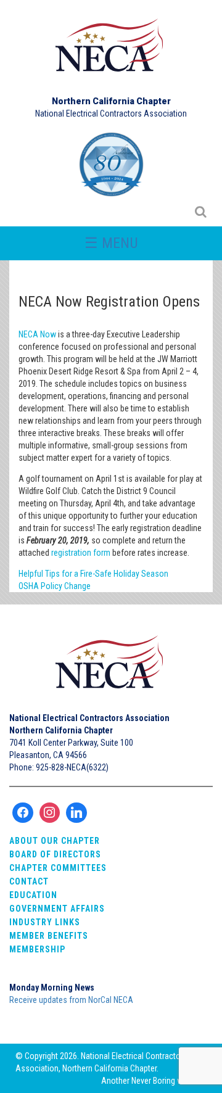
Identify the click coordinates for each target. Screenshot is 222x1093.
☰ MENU (111, 243)
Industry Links (44, 922)
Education (33, 895)
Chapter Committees (58, 868)
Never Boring (153, 1081)
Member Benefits (48, 936)
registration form (80, 553)
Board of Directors (55, 854)
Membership (37, 949)
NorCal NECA (111, 51)
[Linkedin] (76, 813)
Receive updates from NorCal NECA (71, 1000)
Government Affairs (57, 909)
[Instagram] (50, 813)
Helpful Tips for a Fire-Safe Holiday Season (93, 574)
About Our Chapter (54, 841)
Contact (29, 881)
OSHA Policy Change (54, 586)
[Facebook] (22, 813)
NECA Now (37, 334)
